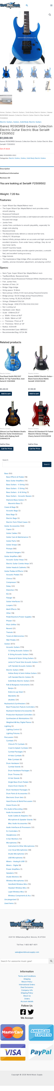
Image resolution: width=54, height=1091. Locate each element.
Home (2, 112)
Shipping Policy (27, 993)
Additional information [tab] (9, 173)
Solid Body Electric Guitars (36, 112)
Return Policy (27, 982)
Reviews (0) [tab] (5, 178)
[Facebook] (23, 1012)
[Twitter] (31, 1012)
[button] (27, 5)
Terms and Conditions (27, 976)
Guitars (8, 112)
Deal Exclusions (27, 987)
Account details (27, 1001)
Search (5, 460)
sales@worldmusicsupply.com (27, 952)
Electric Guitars (18, 112)
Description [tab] (5, 169)
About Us (27, 996)
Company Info (27, 990)
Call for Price (6, 449)
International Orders (27, 985)
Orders (27, 999)
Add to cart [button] (6, 394)
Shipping (27, 979)
